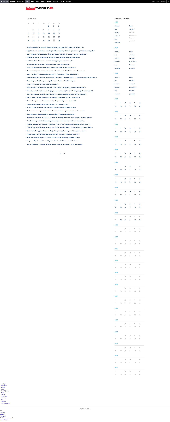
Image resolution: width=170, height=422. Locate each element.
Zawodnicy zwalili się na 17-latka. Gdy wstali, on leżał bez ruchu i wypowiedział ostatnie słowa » (59, 117)
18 (28, 37)
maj (116, 39)
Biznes (2, 389)
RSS (2, 399)
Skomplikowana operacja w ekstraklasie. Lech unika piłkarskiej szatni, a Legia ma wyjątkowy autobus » (62, 77)
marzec (117, 32)
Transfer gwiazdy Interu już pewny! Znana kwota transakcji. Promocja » (51, 81)
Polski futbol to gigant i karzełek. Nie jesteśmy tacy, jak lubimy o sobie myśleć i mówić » (56, 131)
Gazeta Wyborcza (5, 391)
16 (54, 33)
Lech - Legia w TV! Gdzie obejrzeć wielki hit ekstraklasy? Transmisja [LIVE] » (53, 74)
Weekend (12, 1)
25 (28, 40)
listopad (131, 65)
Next (37, 1)
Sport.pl (3, 387)
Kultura (43, 1)
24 (59, 37)
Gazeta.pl (5, 1)
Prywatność (3, 416)
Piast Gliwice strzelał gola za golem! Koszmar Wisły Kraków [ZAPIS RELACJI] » (53, 137)
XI (135, 106)
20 (38, 37)
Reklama (2, 414)
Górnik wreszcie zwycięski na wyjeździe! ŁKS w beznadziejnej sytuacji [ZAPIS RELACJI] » (57, 94)
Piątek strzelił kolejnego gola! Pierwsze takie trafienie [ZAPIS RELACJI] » (51, 107)
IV (130, 103)
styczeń (117, 26)
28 (43, 40)
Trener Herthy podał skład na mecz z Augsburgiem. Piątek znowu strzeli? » (52, 101)
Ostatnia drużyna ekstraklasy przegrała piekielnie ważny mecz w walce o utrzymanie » (56, 121)
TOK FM (62, 1)
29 (49, 40)
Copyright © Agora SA (85, 408)
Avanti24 (68, 1)
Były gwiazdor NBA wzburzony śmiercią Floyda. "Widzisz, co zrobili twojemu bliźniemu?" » (57, 54)
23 (54, 37)
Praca (2, 392)
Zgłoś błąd (3, 401)
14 (43, 33)
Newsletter (3, 398)
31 (59, 40)
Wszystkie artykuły (5, 403)
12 (33, 33)
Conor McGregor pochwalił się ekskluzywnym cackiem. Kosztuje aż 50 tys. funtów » (55, 144)
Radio (157, 1)
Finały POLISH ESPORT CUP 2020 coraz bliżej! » (43, 84)
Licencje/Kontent (4, 419)
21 (43, 37)
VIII (121, 106)
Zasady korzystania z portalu (6, 418)
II (120, 103)
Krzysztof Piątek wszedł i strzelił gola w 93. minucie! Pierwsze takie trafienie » (53, 141)
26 (33, 40)
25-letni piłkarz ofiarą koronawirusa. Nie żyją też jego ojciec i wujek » (50, 61)
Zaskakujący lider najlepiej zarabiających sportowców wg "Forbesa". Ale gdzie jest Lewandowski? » (60, 91)
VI (139, 103)
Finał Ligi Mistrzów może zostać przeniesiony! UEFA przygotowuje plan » (51, 67)
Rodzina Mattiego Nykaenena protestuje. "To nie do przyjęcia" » (48, 104)
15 (49, 33)
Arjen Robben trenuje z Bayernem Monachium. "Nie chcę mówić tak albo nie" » (53, 134)
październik (132, 61)
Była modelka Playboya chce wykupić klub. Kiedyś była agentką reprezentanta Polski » (56, 87)
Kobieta (49, 1)
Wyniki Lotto (4, 396)
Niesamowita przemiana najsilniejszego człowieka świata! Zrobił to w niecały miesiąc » (56, 71)
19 (33, 37)
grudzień (132, 68)
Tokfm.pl (3, 394)
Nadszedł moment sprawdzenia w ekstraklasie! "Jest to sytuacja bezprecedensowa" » (56, 111)
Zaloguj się (162, 1)
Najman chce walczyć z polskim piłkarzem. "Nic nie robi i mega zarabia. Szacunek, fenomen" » (58, 124)
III (125, 103)
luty (116, 29)
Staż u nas (2, 412)
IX (125, 106)
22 (49, 37)
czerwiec (117, 42)
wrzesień (132, 58)
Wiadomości (20, 1)
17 (59, 33)
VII (115, 106)
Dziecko (55, 1)
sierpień (131, 29)
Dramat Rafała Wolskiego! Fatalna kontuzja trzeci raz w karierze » (49, 64)
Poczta (153, 1)
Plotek (32, 1)
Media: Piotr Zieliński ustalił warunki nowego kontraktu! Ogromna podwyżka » (53, 97)
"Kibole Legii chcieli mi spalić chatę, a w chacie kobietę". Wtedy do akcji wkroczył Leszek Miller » (60, 127)
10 (59, 30)
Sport (27, 1)
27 (38, 40)
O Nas (1, 411)
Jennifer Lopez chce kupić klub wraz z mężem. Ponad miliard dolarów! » (51, 114)
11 (28, 33)
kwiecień (117, 36)
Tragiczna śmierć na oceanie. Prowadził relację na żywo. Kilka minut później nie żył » (55, 47)
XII (140, 106)
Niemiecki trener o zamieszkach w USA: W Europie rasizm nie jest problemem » (53, 57)
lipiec (131, 26)
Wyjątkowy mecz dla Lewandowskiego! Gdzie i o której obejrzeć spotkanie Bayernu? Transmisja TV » (61, 51)
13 (38, 33)
